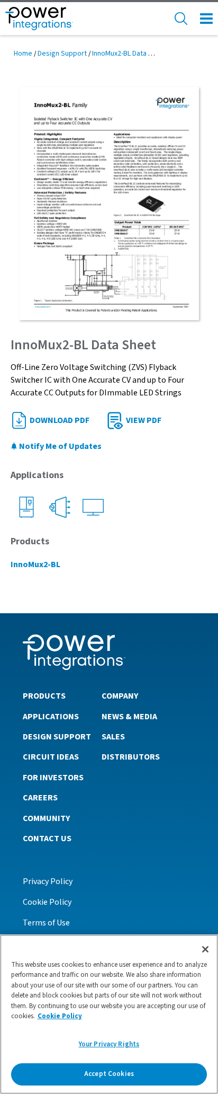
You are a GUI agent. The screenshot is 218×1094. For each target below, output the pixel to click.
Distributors (131, 757)
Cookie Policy (47, 902)
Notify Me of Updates (59, 446)
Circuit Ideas (51, 757)
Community (46, 818)
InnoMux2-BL (35, 564)
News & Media (129, 716)
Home (23, 53)
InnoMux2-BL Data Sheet (129, 53)
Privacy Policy (47, 881)
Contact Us (47, 838)
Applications (51, 716)
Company (120, 696)
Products (44, 696)
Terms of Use (46, 923)
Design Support (62, 53)
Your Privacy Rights (109, 1044)
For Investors (53, 777)
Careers (40, 798)
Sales (113, 737)
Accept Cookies (109, 1074)
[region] (109, 1014)
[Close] (205, 949)
